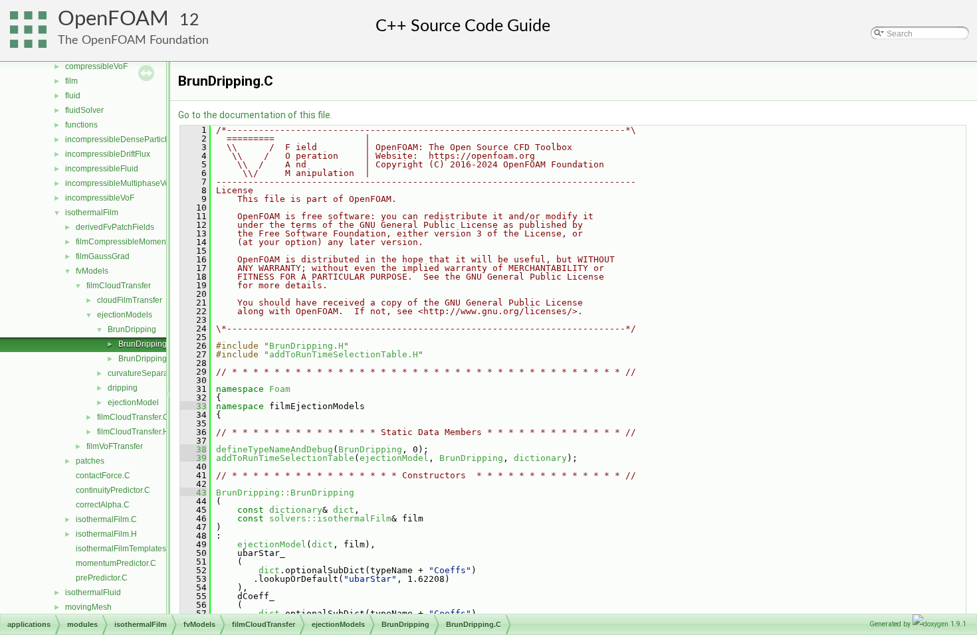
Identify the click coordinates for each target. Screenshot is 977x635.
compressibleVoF (96, 66)
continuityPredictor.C (113, 490)
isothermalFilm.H (106, 534)
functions (81, 125)
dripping (123, 388)
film (71, 81)
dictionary (540, 458)
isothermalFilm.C (106, 519)
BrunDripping (132, 329)
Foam (279, 389)
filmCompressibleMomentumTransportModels (158, 241)
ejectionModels (124, 314)
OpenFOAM (113, 19)
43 (193, 493)
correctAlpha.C (103, 504)
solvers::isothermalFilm (330, 518)
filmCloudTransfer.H (133, 431)
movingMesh (88, 607)
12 (189, 20)
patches (90, 461)
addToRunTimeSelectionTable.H (343, 354)
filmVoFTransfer (114, 446)
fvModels (92, 271)
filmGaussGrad (103, 256)
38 (193, 449)
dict (343, 510)
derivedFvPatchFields (115, 227)
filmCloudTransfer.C (133, 417)
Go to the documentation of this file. (255, 115)
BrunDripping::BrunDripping (285, 493)
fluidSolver (84, 110)
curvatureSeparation (144, 373)
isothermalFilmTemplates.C (125, 548)
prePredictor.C (102, 578)
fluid (72, 95)
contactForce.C (103, 475)
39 (193, 458)
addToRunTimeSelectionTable (285, 458)
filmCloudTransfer (118, 285)
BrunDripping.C (146, 344)
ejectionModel (133, 402)
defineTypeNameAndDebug (274, 449)
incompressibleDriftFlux (107, 154)
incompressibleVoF (99, 198)
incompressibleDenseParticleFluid (127, 139)
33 (193, 406)
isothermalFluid (93, 592)
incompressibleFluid (101, 168)
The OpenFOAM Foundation (133, 40)
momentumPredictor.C (116, 563)
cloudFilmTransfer (129, 300)
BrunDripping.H (146, 358)
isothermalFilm (91, 212)
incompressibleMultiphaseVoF (119, 183)
